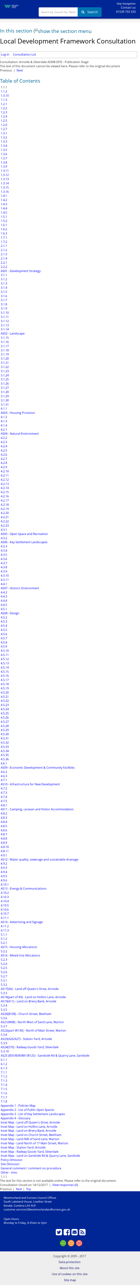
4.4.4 (3, 601)
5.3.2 (3, 985)
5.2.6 (3, 972)
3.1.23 (4, 371)
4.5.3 (3, 621)
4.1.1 (3, 409)
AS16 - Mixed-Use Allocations (20, 955)
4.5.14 (4, 667)
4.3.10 (4, 576)
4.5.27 (4, 722)
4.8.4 (3, 822)
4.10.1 (4, 884)
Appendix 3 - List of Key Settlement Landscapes (32, 1114)
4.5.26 (4, 717)
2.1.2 (3, 250)
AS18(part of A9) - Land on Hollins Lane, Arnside (33, 997)
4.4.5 (3, 605)
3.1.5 (3, 292)
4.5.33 (4, 747)
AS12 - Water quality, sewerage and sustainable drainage (39, 859)
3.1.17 (4, 346)
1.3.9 (3, 166)
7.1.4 (3, 1085)
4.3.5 (3, 555)
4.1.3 (3, 421)
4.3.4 (3, 550)
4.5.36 (4, 759)
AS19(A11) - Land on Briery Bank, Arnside (28, 1001)
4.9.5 (3, 876)
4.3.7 (3, 563)
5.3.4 (3, 1005)
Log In (5, 54)
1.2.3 (3, 112)
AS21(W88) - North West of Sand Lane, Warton (32, 1022)
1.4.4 (3, 208)
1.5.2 (3, 221)
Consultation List (24, 54)
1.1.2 (3, 91)
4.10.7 (4, 914)
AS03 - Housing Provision (17, 413)
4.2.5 (3, 450)
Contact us (128, 7)
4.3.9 (3, 571)
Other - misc (9, 1172)
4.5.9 (3, 646)
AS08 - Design (9, 613)
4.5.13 (4, 663)
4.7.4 (3, 797)
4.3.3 (3, 546)
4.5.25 (4, 713)
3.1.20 (4, 358)
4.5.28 (4, 726)
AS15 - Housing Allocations (18, 947)
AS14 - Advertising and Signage (21, 922)
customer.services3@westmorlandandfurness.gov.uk (37, 1209)
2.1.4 (3, 258)
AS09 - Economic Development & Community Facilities (37, 768)
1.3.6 (3, 154)
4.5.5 (3, 630)
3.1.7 (3, 300)
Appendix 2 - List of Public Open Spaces (27, 1110)
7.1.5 (3, 1089)
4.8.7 (3, 834)
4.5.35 (4, 755)
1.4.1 (3, 196)
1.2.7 (3, 129)
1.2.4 (3, 116)
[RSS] (82, 1233)
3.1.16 (4, 342)
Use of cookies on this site (70, 1274)
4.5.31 (4, 738)
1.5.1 (3, 217)
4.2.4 (3, 446)
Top (28, 1189)
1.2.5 (3, 121)
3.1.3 (3, 283)
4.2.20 (4, 513)
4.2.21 (4, 517)
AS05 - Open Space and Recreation (24, 534)
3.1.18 (4, 350)
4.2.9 (3, 467)
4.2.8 (3, 463)
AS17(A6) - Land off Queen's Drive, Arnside (29, 989)
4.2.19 (4, 509)
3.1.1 (3, 275)
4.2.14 (4, 488)
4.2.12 (4, 480)
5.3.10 (4, 1051)
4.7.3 (3, 793)
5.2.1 (3, 943)
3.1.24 (4, 375)
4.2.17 (4, 500)
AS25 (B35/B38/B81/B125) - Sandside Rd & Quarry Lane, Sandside (44, 1056)
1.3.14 (4, 183)
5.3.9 (3, 1043)
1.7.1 (3, 238)
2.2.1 (3, 263)
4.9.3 (3, 868)
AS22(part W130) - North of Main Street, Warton (33, 1030)
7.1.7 (3, 1097)
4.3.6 (3, 559)
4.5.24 (4, 709)
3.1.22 (4, 367)
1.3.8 (3, 162)
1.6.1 (3, 225)
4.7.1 (3, 780)
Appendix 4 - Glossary (15, 1118)
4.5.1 (3, 609)
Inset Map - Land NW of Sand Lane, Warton (29, 1139)
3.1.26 (4, 383)
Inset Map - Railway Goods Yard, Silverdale (29, 1152)
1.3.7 (3, 158)
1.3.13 (4, 179)
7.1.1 (3, 1072)
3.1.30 (4, 400)
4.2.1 (3, 430)
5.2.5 (3, 968)
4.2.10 (4, 471)
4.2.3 (3, 442)
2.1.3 (3, 254)
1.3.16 (4, 192)
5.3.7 (3, 1026)
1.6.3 (3, 233)
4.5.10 (4, 651)
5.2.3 (3, 960)
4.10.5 (4, 905)
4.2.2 (3, 438)
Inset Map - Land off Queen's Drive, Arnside (30, 1122)
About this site (69, 1268)
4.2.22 (4, 521)
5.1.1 (3, 935)
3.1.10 (4, 313)
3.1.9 (3, 308)
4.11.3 (4, 930)
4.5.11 (4, 655)
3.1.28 (4, 392)
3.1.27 (4, 388)
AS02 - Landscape (12, 333)
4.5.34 (4, 751)
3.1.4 (3, 288)
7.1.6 (3, 1093)
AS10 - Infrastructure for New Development (30, 784)
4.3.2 (3, 538)
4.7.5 (3, 801)
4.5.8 (3, 642)
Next (20, 70)
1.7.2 (3, 242)
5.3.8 (3, 1035)
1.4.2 (3, 200)
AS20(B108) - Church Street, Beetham (25, 1014)
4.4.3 (3, 596)
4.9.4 (3, 872)
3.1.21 (4, 363)
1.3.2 (3, 137)
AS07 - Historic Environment (19, 588)
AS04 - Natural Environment (19, 434)
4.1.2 (3, 417)
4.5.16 (4, 676)
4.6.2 (3, 772)
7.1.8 (3, 1101)
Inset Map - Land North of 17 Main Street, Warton (34, 1143)
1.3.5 (3, 150)
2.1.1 (3, 246)
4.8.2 (3, 813)
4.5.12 (4, 659)
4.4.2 (3, 592)
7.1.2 (3, 1076)
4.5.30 (4, 734)
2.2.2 (3, 267)
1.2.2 (3, 108)
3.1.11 (4, 317)
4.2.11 (4, 475)
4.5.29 (4, 730)
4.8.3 (3, 818)
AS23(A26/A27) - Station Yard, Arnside (26, 1039)
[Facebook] (67, 1233)
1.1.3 (3, 100)
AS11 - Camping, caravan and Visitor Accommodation (37, 809)
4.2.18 (4, 505)
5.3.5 (3, 1010)
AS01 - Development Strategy (20, 271)
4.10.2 (4, 893)
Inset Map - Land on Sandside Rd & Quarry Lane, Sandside (40, 1156)
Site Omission (10, 1164)
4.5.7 (3, 638)
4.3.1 (3, 530)
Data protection (70, 1262)
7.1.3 (3, 1081)
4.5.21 (4, 697)
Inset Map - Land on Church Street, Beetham (30, 1135)
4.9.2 (3, 863)
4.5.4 (3, 626)
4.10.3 (4, 897)
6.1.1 (3, 1060)
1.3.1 (3, 133)
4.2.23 (4, 525)
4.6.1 (3, 763)
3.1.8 (3, 304)
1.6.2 (3, 229)
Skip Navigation (126, 3)
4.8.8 (3, 838)
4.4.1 (3, 584)
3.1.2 (3, 279)
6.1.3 (3, 1068)
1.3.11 (4, 171)
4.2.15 (4, 492)
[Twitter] (59, 1233)
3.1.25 (4, 379)
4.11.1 (4, 918)
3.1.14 (4, 329)
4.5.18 (4, 684)
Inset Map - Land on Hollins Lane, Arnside (28, 1127)
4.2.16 (4, 496)
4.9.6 (3, 880)
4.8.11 (4, 851)
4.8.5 (3, 826)
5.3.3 (3, 993)
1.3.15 (4, 187)
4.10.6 (4, 910)
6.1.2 (3, 1064)
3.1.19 (4, 354)
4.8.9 (3, 843)
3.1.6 (3, 296)
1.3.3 (3, 141)
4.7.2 (3, 788)
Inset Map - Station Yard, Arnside (23, 1147)
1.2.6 (3, 125)
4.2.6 (3, 455)
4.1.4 (3, 425)
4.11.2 (4, 926)
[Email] (75, 1233)
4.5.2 (3, 617)
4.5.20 (4, 692)
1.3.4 (3, 146)
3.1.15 (4, 338)
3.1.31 (4, 405)
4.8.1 (3, 805)
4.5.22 (4, 701)
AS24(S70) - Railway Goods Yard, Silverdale (29, 1047)
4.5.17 (4, 680)
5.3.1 (3, 980)
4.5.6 (3, 634)
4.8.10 (4, 847)
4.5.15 (4, 672)
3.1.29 (4, 396)
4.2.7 (3, 459)
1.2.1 (3, 104)
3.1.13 (4, 325)
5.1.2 (3, 939)
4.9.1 (3, 855)
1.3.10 (4, 96)
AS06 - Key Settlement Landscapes (24, 542)
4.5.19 (4, 688)
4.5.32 (4, 743)
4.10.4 (4, 901)
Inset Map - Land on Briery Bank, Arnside (28, 1131)
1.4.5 (3, 212)
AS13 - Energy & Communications (23, 889)
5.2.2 (3, 951)
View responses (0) (65, 1185)
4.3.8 (3, 567)
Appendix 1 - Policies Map (18, 1106)
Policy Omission (11, 1160)
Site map (70, 1280)
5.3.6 (3, 1018)
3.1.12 (4, 321)
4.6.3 (3, 776)
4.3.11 (4, 580)
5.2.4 (3, 964)
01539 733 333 (126, 12)
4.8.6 (3, 830)
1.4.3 (3, 204)
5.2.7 (3, 976)
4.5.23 (4, 705)
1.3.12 (4, 175)
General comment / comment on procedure (30, 1168)
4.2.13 (4, 484)
